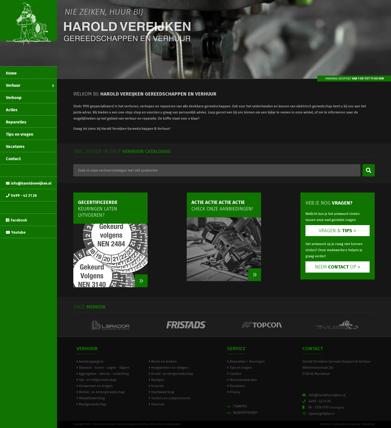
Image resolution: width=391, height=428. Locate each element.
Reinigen (157, 380)
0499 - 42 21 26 (24, 195)
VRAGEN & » (337, 230)
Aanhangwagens (91, 361)
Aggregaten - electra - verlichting (103, 374)
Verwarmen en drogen (95, 386)
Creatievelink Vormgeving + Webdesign (353, 424)
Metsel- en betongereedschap (101, 392)
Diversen (157, 404)
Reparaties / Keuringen (247, 361)
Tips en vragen (19, 134)
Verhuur (13, 85)
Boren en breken (163, 361)
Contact (13, 158)
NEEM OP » (337, 267)
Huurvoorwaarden (243, 380)
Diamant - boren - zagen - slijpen (103, 368)
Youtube (18, 232)
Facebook (19, 220)
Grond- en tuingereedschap (171, 374)
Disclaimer (237, 386)
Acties (12, 109)
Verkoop (14, 97)
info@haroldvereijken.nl (31, 183)
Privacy (235, 392)
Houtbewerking (162, 392)
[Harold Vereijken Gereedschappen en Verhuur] (28, 23)
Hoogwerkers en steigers (169, 368)
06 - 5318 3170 (325, 407)
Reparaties (16, 122)
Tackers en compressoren (170, 398)
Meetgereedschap (92, 404)
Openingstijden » (321, 414)
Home (11, 73)
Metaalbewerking (91, 398)
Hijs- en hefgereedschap (97, 380)
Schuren (157, 386)
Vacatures (15, 146)
